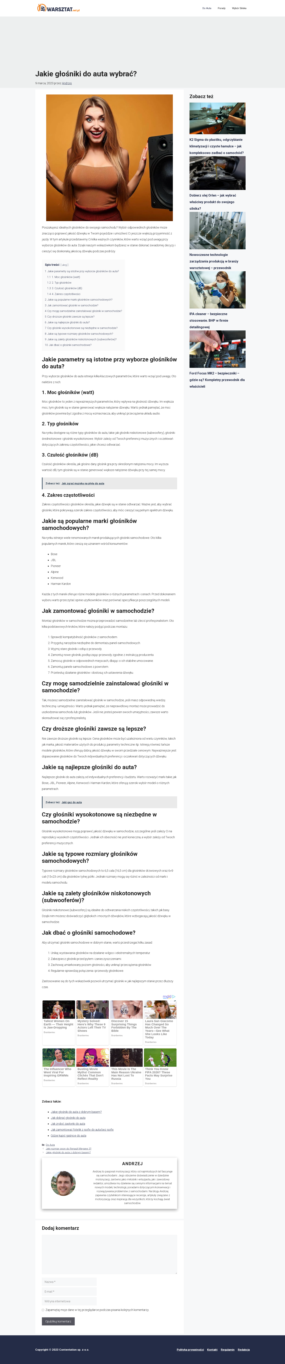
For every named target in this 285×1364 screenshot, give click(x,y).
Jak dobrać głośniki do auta (68, 1117)
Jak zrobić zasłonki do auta (68, 1123)
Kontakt (212, 1349)
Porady (221, 8)
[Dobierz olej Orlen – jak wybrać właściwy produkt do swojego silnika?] (218, 174)
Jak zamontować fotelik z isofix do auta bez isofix (82, 1129)
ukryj (64, 265)
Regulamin (228, 1349)
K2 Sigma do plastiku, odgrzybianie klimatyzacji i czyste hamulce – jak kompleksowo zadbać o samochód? (217, 146)
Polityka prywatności (190, 1349)
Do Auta (207, 8)
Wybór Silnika (239, 8)
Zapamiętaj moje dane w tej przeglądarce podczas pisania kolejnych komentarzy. (97, 1310)
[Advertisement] (142, 43)
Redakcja (244, 1349)
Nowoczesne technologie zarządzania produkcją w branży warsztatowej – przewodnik (214, 261)
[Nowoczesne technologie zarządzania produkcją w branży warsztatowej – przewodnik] (218, 231)
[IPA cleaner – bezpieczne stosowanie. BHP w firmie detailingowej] (218, 291)
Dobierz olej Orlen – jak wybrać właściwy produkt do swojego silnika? (213, 202)
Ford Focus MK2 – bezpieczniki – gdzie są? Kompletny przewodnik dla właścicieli (217, 379)
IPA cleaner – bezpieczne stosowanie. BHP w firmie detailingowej (209, 320)
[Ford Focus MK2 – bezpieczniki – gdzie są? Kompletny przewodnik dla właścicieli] (218, 350)
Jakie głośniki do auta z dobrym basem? (76, 1112)
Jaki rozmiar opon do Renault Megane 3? (68, 1148)
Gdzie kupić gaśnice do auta (68, 1135)
